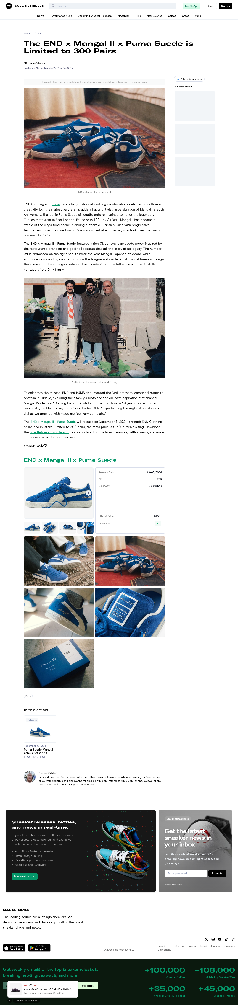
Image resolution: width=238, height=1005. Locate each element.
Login (211, 5)
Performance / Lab (61, 15)
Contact (180, 945)
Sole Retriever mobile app (49, 432)
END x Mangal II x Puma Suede (53, 422)
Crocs (185, 15)
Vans (198, 15)
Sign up (225, 5)
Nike (138, 15)
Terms (203, 945)
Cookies (215, 945)
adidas (172, 15)
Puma (56, 204)
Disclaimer (229, 945)
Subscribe (217, 873)
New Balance (154, 15)
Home (27, 33)
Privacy (192, 945)
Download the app (24, 876)
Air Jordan (124, 15)
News (40, 15)
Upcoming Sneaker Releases (95, 15)
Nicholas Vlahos (35, 63)
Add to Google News (191, 78)
